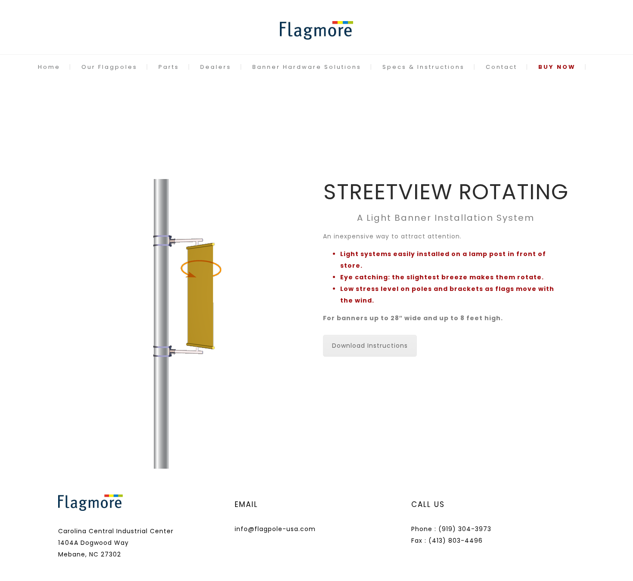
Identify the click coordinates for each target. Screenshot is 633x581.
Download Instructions (370, 345)
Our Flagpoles (109, 67)
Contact (501, 67)
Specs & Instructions (423, 67)
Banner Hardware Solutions (306, 67)
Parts (168, 67)
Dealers (215, 67)
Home (49, 67)
